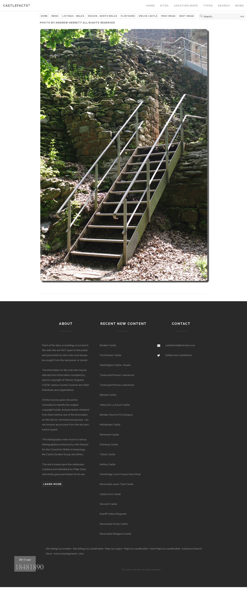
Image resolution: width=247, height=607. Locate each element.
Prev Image (168, 16)
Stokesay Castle (109, 444)
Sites (164, 5)
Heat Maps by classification (165, 548)
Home (150, 5)
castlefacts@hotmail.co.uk (180, 345)
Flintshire (128, 16)
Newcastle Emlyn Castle (114, 523)
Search (224, 5)
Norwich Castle (108, 504)
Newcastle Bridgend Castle (115, 533)
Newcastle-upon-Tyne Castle (117, 484)
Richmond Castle (109, 434)
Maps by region (113, 548)
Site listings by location (58, 548)
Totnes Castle (107, 454)
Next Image (186, 16)
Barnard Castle (108, 394)
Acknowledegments (65, 553)
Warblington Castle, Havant (115, 365)
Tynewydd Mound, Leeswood (117, 375)
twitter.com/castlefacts (178, 355)
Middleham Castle (110, 424)
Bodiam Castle (108, 345)
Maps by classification (136, 548)
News (239, 5)
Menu (55, 16)
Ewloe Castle (148, 16)
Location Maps (186, 5)
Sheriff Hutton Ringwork (113, 513)
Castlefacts (16, 5)
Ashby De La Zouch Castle (115, 404)
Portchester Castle (110, 355)
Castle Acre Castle (110, 494)
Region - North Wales (102, 16)
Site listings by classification (88, 548)
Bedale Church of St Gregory (116, 414)
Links (81, 553)
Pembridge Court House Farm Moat (120, 474)
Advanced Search (192, 548)
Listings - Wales (73, 16)
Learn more (52, 484)
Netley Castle (107, 464)
